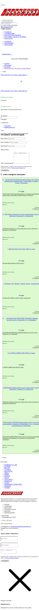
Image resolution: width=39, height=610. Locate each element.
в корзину (4, 119)
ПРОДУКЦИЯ (8, 43)
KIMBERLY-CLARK (10, 465)
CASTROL (7, 469)
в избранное (4, 122)
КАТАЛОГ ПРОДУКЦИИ (12, 35)
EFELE (6, 478)
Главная (6, 63)
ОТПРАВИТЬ (5, 170)
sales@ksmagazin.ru (7, 22)
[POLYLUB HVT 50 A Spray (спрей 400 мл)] (21, 81)
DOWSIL (7, 476)
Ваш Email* (4, 146)
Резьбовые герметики (13, 484)
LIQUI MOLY (8, 479)
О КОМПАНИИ (9, 33)
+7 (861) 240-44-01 (7, 20)
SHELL (6, 473)
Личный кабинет (9, 512)
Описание (7, 125)
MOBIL (6, 474)
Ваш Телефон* (5, 142)
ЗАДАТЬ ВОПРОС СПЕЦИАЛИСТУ (16, 50)
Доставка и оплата (10, 509)
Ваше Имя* (4, 138)
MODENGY (8, 481)
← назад (3, 71)
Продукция (7, 65)
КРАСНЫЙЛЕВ (24, 528)
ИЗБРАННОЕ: (7, 54)
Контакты (7, 511)
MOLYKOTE (8, 471)
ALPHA (6, 483)
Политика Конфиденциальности (21, 526)
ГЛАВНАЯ (7, 32)
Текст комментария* (7, 163)
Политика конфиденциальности (18, 167)
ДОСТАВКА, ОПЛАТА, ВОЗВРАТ (15, 37)
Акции (7, 487)
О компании (8, 506)
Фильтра (7, 486)
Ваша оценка (5, 149)
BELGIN (7, 468)
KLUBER (7, 67)
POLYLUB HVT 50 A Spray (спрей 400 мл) (17, 68)
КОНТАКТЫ (8, 38)
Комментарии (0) (9, 127)
